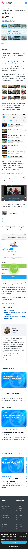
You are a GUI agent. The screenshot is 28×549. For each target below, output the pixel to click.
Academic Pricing (5, 513)
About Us (3, 504)
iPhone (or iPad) (11, 55)
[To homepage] (7, 2)
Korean (20, 528)
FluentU (3, 8)
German (20, 519)
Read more (13, 539)
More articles (23, 454)
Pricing (3, 510)
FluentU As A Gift (5, 515)
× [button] (26, 533)
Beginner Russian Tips (6, 429)
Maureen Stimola (7, 17)
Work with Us (4, 524)
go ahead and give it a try (14, 63)
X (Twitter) (21, 506)
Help (2, 526)
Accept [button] (14, 542)
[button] (14, 546)
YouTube (20, 510)
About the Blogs (5, 506)
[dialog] (14, 540)
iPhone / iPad (4, 519)
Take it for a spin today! (8, 303)
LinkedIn (20, 508)
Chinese (20, 517)
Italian (20, 531)
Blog (7, 8)
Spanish (20, 515)
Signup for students (5, 517)
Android (3, 522)
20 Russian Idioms (9, 310)
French (20, 524)
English (20, 513)
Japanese (21, 522)
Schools (3, 508)
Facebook (21, 504)
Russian (11, 8)
